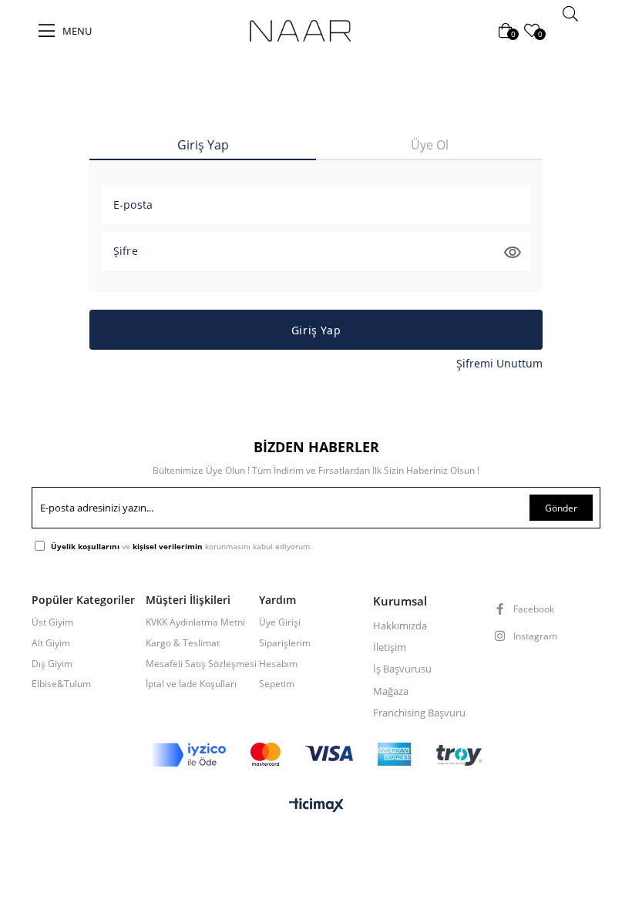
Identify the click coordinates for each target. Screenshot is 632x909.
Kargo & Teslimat (183, 643)
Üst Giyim (52, 622)
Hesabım (278, 664)
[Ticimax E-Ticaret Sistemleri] (316, 805)
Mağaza (390, 691)
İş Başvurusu (402, 669)
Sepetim (276, 684)
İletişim (389, 647)
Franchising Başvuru (419, 712)
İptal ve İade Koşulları (191, 684)
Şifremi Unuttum (499, 363)
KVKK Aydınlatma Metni (195, 622)
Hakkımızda (400, 625)
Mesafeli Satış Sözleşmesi (201, 664)
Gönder (561, 508)
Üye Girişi (280, 622)
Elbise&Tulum (61, 684)
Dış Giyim (52, 664)
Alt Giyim (51, 643)
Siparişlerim (285, 643)
